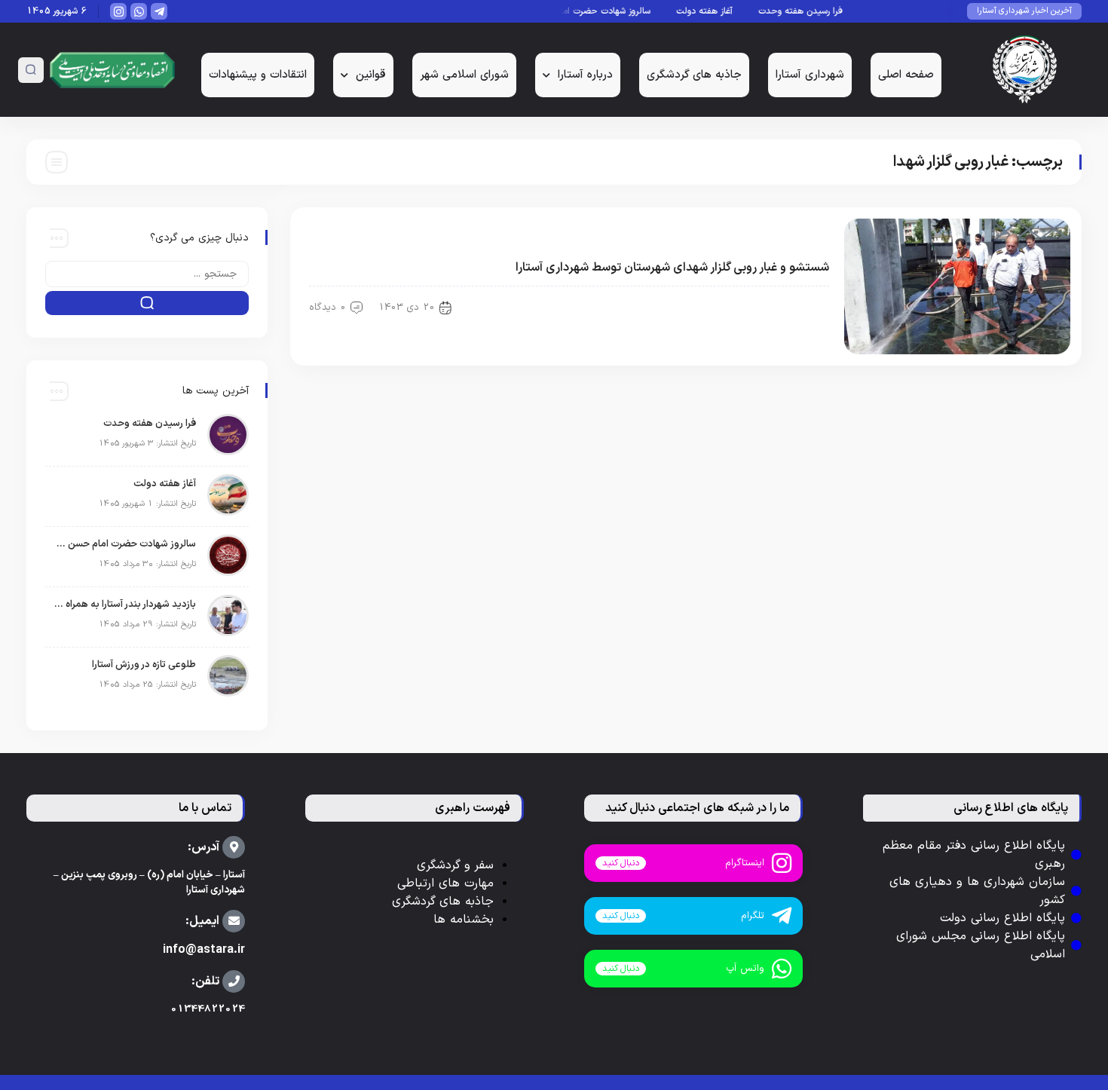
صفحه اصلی (906, 75)
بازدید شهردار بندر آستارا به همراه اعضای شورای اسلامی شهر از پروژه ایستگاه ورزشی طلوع (124, 604)
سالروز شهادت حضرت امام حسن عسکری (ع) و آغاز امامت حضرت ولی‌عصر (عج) (124, 544)
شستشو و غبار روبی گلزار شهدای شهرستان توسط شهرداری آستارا (672, 268)
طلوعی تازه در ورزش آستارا (144, 664)
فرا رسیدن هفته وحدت (812, 11)
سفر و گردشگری (455, 865)
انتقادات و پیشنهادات (258, 75)
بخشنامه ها (463, 920)
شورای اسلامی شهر (464, 75)
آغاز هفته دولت (715, 11)
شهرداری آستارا (810, 75)
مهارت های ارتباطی (445, 883)
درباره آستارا (585, 75)
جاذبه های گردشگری (694, 75)
